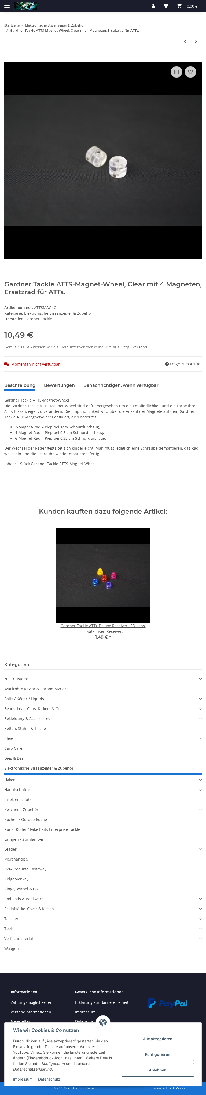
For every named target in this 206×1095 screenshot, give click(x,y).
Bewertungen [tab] (59, 385)
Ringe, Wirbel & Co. (21, 888)
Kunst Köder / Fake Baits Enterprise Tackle (42, 829)
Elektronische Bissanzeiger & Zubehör (58, 313)
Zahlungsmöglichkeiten (32, 1002)
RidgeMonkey (16, 878)
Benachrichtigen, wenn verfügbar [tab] (121, 385)
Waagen (11, 948)
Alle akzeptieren (157, 1039)
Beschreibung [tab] (19, 385)
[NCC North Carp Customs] (25, 6)
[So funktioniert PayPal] (167, 1002)
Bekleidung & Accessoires (27, 718)
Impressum (85, 1012)
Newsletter (20, 1021)
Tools (9, 928)
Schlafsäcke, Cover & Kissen (29, 908)
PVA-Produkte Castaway (25, 869)
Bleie (8, 738)
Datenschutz (49, 1079)
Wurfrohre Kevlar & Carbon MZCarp (36, 688)
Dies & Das (14, 758)
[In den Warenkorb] (8, 59)
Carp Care (13, 748)
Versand (140, 347)
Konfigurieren (157, 1054)
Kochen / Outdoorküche (25, 819)
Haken (10, 779)
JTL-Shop (178, 1088)
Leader (10, 849)
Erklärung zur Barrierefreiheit (101, 1002)
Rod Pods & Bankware (23, 898)
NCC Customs (16, 678)
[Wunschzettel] (166, 6)
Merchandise (16, 859)
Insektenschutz (17, 799)
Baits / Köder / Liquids (24, 698)
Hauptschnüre (17, 789)
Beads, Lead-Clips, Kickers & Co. (32, 708)
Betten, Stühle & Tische (25, 728)
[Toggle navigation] (7, 3)
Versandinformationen (31, 1012)
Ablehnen (158, 1070)
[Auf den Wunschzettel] (190, 72)
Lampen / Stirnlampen (24, 839)
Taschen (11, 918)
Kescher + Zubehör (21, 809)
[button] (153, 6)
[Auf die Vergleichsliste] (176, 72)
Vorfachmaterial (18, 938)
